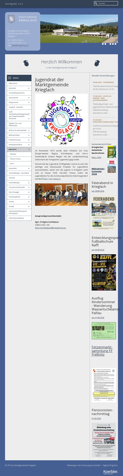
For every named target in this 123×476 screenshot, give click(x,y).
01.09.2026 (96, 418)
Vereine (11, 202)
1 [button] (103, 44)
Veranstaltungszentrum (17, 93)
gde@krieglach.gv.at (20, 45)
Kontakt (11, 206)
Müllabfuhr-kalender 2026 (98, 171)
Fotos (12, 164)
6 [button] (116, 44)
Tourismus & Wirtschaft (17, 187)
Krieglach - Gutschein (16, 107)
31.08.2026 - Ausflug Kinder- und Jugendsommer (102, 98)
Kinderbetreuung (14, 140)
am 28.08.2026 (98, 191)
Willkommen (13, 83)
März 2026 (96, 157)
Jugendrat (13, 149)
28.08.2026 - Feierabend (103, 82)
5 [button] (113, 44)
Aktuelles (13, 154)
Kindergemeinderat (15, 145)
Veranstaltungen (14, 183)
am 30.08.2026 (98, 250)
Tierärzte (12, 178)
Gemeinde (12, 88)
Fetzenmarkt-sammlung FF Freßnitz (102, 351)
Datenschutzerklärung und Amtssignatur (18, 212)
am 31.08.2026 (98, 317)
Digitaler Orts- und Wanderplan (15, 124)
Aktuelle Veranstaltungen (103, 75)
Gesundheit (13, 168)
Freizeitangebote (14, 197)
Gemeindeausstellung (16, 218)
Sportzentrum (13, 98)
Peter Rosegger (14, 192)
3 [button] (108, 44)
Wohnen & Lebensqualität (17, 130)
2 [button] (106, 44)
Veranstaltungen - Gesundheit (19, 173)
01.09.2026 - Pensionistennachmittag (105, 121)
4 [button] (111, 44)
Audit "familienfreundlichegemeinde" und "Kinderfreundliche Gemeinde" (19, 115)
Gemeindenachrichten (101, 144)
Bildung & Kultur (14, 135)
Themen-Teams (15, 159)
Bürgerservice (13, 102)
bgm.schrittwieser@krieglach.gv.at (50, 228)
